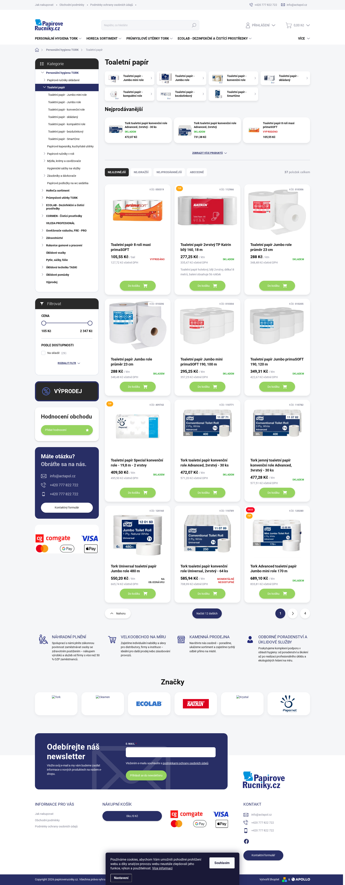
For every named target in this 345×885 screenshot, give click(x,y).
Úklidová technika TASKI (61, 267)
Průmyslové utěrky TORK (62, 197)
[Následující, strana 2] (293, 613)
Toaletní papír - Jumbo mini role (67, 94)
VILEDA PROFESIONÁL (60, 223)
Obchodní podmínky (71, 4)
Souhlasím (222, 863)
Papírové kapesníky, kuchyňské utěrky (70, 146)
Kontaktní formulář (263, 855)
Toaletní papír (56, 87)
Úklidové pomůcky (57, 274)
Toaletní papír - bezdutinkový (65, 131)
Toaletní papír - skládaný (63, 117)
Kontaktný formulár (67, 507)
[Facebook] (246, 841)
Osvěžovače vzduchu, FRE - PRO (66, 230)
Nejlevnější (117, 172)
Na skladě (56, 353)
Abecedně (197, 172)
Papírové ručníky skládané (63, 80)
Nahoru (121, 613)
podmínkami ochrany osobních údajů (185, 763)
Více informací (162, 868)
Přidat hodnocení (55, 430)
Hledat (194, 25)
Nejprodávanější (169, 172)
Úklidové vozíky (56, 252)
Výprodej (52, 282)
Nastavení (121, 878)
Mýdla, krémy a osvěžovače (64, 161)
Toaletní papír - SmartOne (63, 139)
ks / (132, 816)
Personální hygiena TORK (62, 72)
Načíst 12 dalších (207, 613)
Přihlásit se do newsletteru (146, 775)
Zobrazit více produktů (207, 153)
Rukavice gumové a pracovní (64, 245)
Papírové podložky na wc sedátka (67, 183)
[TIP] (207, 213)
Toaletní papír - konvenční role (66, 109)
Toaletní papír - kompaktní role (66, 124)
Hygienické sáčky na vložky (63, 168)
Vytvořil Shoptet (269, 879)
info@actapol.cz (62, 476)
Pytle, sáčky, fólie (57, 260)
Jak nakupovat (44, 4)
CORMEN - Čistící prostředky (64, 216)
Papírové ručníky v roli (60, 153)
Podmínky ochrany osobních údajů (111, 4)
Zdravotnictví (54, 238)
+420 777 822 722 (64, 485)
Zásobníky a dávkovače (61, 175)
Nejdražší (141, 172)
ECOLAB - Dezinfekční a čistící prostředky (65, 207)
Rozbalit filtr (67, 363)
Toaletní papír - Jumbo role (64, 102)
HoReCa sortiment (57, 190)
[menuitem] (58, 39)
